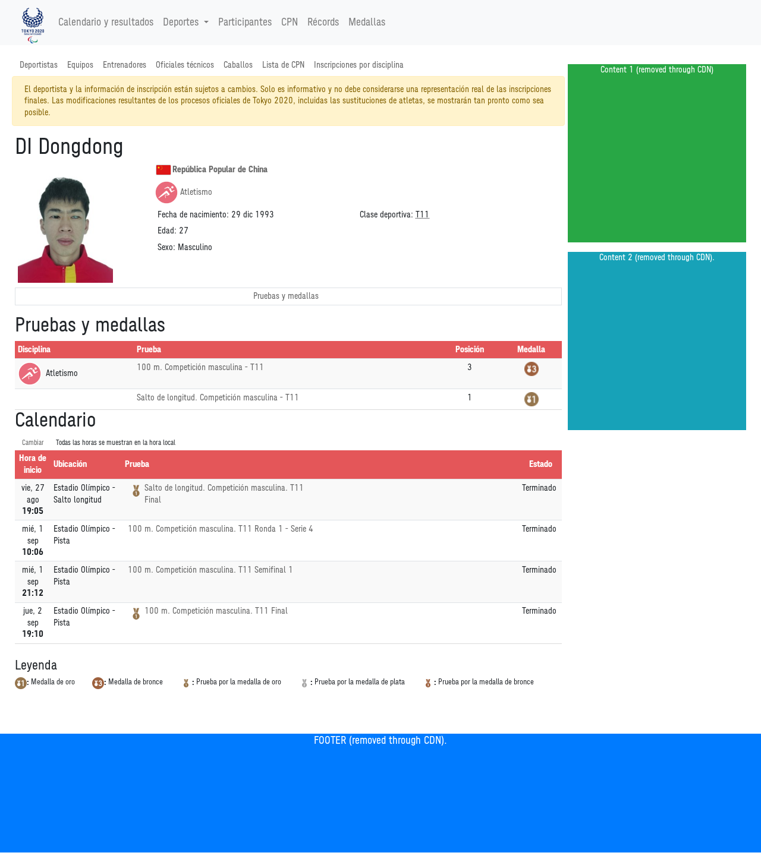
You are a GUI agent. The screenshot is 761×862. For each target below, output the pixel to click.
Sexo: (166, 247)
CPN (289, 22)
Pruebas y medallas (286, 296)
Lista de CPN (283, 65)
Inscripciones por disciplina (359, 65)
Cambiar (33, 443)
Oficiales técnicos (185, 65)
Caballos (238, 65)
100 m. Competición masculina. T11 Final (216, 611)
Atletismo (196, 192)
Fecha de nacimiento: (193, 215)
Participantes (245, 22)
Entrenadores (124, 65)
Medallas (366, 22)
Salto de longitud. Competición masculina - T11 (218, 398)
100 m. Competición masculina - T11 (200, 367)
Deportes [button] (181, 22)
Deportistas (39, 65)
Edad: (167, 231)
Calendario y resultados (105, 22)
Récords (323, 22)
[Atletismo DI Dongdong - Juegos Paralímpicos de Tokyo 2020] (32, 22)
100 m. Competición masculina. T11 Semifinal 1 (210, 570)
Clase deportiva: (386, 215)
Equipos (80, 65)
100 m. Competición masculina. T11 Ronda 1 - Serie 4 (220, 529)
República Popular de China (220, 169)
